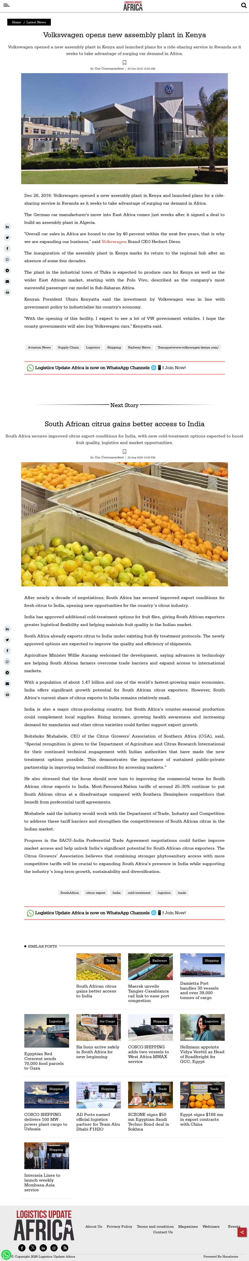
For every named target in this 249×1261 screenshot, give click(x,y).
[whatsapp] (7, 259)
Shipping (114, 347)
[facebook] (7, 248)
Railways (159, 960)
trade (182, 893)
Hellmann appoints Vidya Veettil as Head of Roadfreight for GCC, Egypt (202, 1054)
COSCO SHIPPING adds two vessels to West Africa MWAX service (148, 1054)
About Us (93, 1226)
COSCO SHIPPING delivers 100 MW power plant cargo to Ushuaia (45, 1121)
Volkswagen (114, 241)
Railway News (139, 347)
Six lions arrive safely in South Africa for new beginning (97, 1051)
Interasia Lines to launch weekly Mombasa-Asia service (42, 1182)
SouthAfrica (70, 893)
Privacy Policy (119, 1226)
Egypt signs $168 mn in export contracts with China (201, 1119)
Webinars (211, 1226)
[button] (124, 63)
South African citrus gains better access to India (125, 423)
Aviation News (39, 347)
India (117, 893)
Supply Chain (68, 347)
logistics (164, 893)
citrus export (95, 893)
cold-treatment (139, 893)
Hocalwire (230, 1256)
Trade (110, 960)
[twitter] (7, 237)
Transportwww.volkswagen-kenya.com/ (188, 347)
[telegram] (7, 270)
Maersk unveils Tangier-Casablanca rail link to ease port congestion (148, 993)
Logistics (93, 347)
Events (232, 1226)
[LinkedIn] (7, 226)
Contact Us (163, 1232)
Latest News (36, 22)
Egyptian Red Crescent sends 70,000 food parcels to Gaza (44, 1060)
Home (16, 22)
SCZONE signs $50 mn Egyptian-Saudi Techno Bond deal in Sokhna (148, 1121)
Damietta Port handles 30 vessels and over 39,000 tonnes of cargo (199, 990)
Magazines (188, 1226)
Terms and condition (156, 1226)
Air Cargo (107, 1021)
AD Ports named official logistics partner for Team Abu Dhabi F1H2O (98, 1121)
